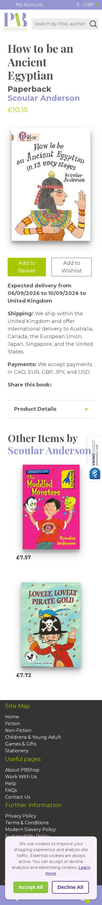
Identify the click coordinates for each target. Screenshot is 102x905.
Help (10, 783)
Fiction (12, 723)
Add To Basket (42, 568)
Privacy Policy (20, 816)
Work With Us (21, 776)
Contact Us (17, 797)
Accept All (30, 887)
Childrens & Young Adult (33, 737)
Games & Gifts (20, 744)
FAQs (11, 790)
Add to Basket (27, 267)
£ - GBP (85, 4)
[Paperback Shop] (15, 21)
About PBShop (22, 770)
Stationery (17, 750)
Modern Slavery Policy (30, 829)
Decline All (70, 887)
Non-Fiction (18, 730)
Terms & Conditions (26, 822)
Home (12, 717)
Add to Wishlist (71, 267)
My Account (29, 4)
